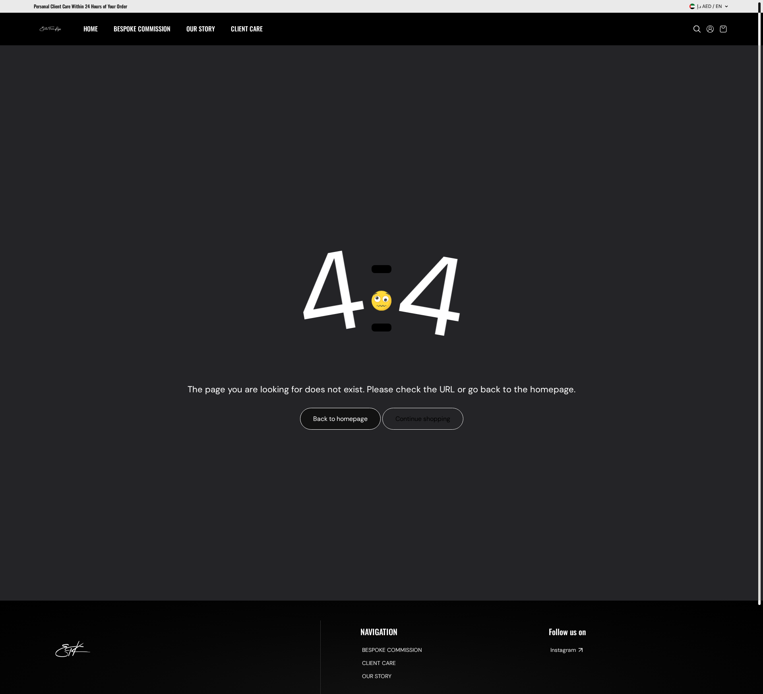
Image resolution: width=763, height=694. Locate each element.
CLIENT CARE (379, 663)
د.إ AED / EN (709, 6)
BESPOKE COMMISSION (392, 649)
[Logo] (51, 29)
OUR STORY (376, 676)
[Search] (697, 29)
